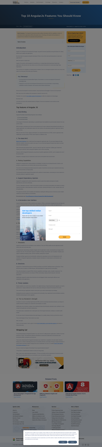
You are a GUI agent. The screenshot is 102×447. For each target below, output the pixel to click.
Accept (63, 442)
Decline (72, 442)
